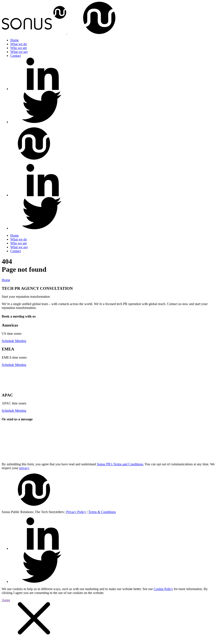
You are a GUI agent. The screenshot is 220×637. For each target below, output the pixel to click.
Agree (6, 600)
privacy (24, 468)
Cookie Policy (163, 589)
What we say (19, 52)
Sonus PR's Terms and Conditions (120, 464)
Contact (15, 55)
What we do (18, 44)
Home (14, 40)
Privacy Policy (76, 512)
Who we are (18, 48)
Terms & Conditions (102, 512)
